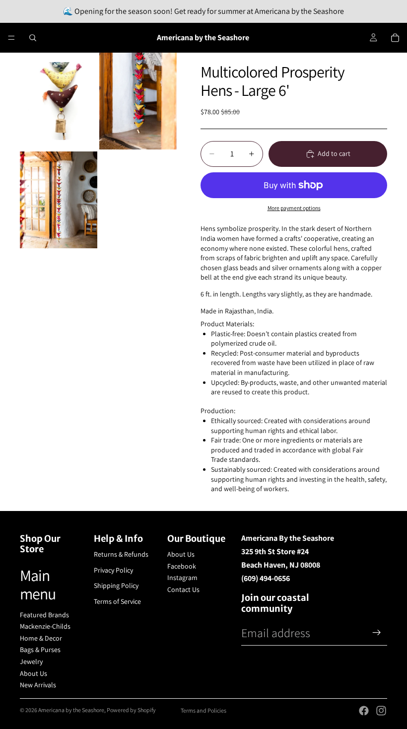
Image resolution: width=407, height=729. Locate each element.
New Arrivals (38, 684)
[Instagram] (381, 711)
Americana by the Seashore (71, 710)
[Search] (33, 38)
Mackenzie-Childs (45, 626)
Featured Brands (44, 614)
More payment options (294, 208)
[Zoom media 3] (58, 199)
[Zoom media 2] (138, 101)
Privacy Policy (113, 570)
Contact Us (183, 589)
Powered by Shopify (131, 710)
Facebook (181, 566)
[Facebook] (364, 711)
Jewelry (31, 661)
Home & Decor (41, 638)
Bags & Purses (40, 649)
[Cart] (395, 38)
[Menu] (11, 37)
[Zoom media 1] (58, 101)
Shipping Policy (116, 585)
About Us (33, 673)
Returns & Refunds (121, 554)
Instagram (182, 577)
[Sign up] (376, 632)
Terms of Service (117, 601)
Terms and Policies (203, 710)
